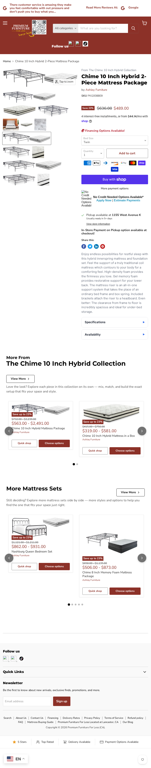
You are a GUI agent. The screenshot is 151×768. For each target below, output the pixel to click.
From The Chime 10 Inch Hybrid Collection (108, 70)
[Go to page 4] (79, 604)
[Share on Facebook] (83, 246)
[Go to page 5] (82, 604)
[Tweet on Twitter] (90, 246)
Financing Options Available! (104, 131)
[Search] (133, 28)
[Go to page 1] (74, 464)
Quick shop (24, 443)
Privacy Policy (92, 718)
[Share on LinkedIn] (96, 246)
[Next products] (142, 431)
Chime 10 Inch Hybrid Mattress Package (38, 428)
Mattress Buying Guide (40, 722)
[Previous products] (9, 431)
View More (18, 379)
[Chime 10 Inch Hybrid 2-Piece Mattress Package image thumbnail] (27, 138)
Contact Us (37, 718)
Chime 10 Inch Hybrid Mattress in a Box (108, 436)
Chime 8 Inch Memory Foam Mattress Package (107, 574)
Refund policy (135, 718)
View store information (98, 224)
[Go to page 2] (77, 464)
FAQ (20, 722)
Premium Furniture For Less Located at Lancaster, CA (88, 722)
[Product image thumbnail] (29, 97)
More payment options (115, 188)
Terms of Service (113, 718)
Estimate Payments (127, 200)
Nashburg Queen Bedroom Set (32, 551)
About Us (21, 718)
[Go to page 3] (75, 604)
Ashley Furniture (96, 90)
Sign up (61, 701)
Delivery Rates (71, 718)
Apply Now (103, 200)
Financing (53, 718)
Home (7, 61)
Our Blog (128, 722)
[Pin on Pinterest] (102, 246)
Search (7, 718)
